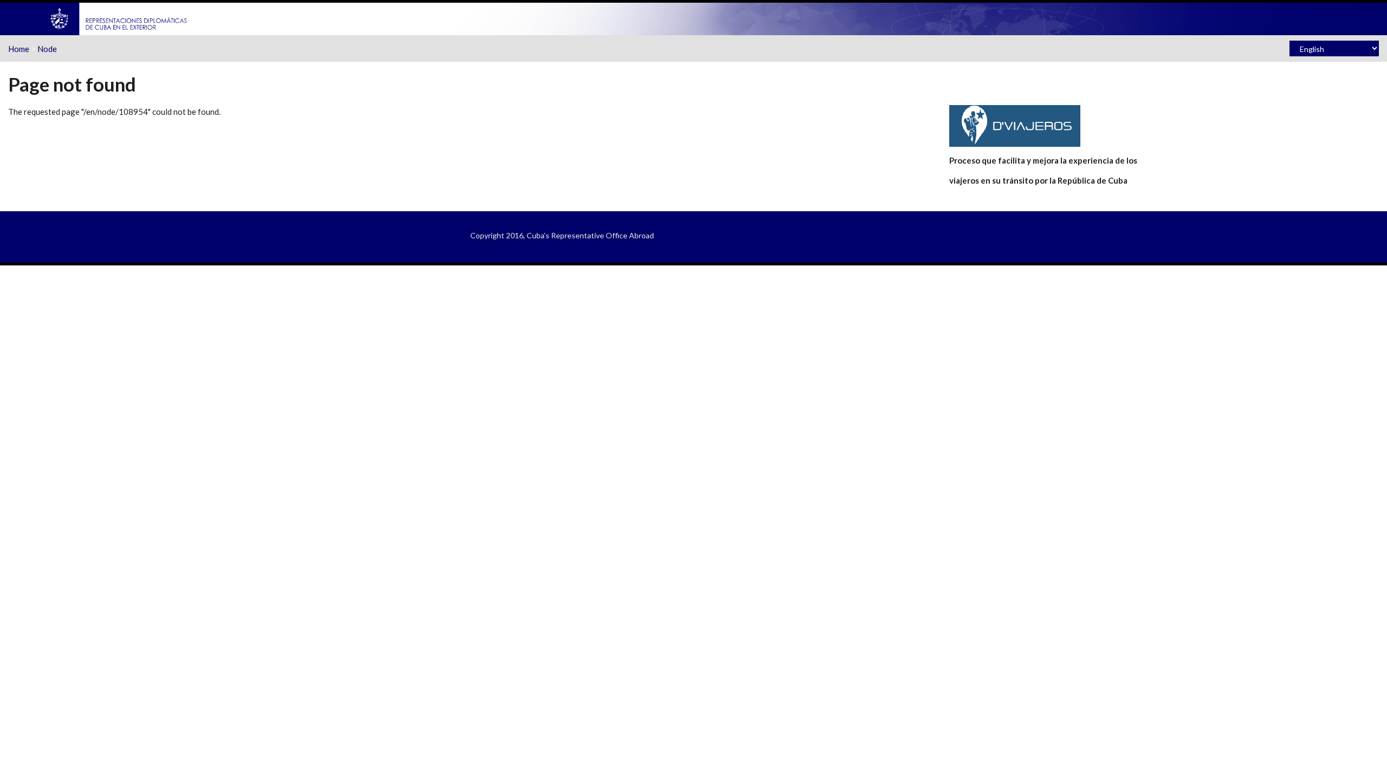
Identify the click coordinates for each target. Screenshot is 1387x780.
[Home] (119, 18)
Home (18, 49)
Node (47, 49)
